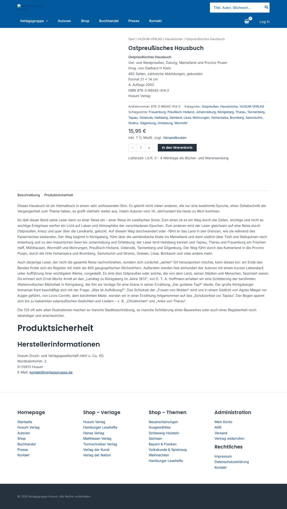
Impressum (223, 456)
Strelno (133, 123)
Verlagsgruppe (32, 21)
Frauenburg (157, 112)
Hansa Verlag (93, 433)
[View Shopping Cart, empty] (246, 21)
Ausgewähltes (160, 427)
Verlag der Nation (97, 455)
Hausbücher (174, 39)
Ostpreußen (210, 106)
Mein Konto (223, 422)
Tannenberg (256, 112)
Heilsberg (161, 117)
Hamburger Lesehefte (100, 427)
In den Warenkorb (177, 147)
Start (131, 39)
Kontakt (155, 21)
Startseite (24, 422)
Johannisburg (206, 112)
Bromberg (237, 117)
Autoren (64, 21)
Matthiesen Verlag (97, 438)
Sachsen (155, 438)
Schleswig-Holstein (164, 433)
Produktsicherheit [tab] (58, 195)
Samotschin (254, 117)
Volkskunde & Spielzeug (168, 449)
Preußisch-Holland (180, 112)
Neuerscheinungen (163, 422)
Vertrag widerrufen (229, 438)
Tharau (241, 112)
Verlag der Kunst (96, 449)
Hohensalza (219, 117)
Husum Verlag (28, 427)
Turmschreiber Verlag (100, 444)
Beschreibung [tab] (28, 195)
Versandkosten (174, 137)
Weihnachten (159, 455)
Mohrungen (201, 117)
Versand (221, 433)
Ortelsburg (165, 123)
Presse (133, 21)
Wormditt (180, 123)
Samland (176, 117)
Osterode (146, 117)
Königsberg (225, 112)
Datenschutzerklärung (232, 462)
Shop (85, 21)
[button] (46, 20)
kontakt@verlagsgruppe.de (51, 372)
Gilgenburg (148, 123)
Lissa (187, 117)
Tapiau (133, 117)
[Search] (266, 7)
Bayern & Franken (162, 444)
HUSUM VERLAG (150, 39)
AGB (218, 427)
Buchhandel (108, 21)
